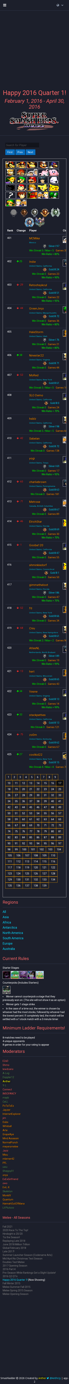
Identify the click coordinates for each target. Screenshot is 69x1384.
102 (41, 849)
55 (45, 813)
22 (38, 789)
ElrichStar (35, 521)
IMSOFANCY (9, 1093)
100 (24, 849)
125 (27, 873)
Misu (5, 1154)
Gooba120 (36, 545)
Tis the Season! (11, 1237)
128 (53, 873)
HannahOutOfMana (14, 1203)
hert (31, 671)
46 (38, 807)
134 (53, 879)
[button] (59, 5)
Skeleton (8, 1191)
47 (45, 807)
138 (36, 885)
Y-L (4, 1085)
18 (9, 789)
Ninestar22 (36, 355)
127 (44, 873)
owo (5, 1183)
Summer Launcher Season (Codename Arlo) (27, 1255)
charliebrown (37, 482)
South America (13, 938)
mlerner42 (8, 1158)
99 (16, 849)
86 (38, 837)
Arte (5, 1130)
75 (16, 831)
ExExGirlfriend (10, 1179)
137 (27, 885)
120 (36, 867)
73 (59, 825)
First (10, 152)
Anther (6, 1081)
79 (45, 831)
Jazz (5, 1150)
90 (9, 843)
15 (45, 783)
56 (52, 813)
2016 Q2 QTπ (10, 1276)
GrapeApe (8, 1134)
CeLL (5, 1101)
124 (18, 873)
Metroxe (34, 502)
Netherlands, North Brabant (42, 652)
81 (59, 831)
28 (23, 795)
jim (4, 1118)
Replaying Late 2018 (14, 1240)
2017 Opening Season (15, 1265)
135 (10, 885)
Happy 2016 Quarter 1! (15, 1279)
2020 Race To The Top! (15, 1230)
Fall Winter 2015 (11, 1283)
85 (30, 837)
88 (52, 837)
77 (30, 831)
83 (16, 837)
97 (59, 843)
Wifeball (7, 1126)
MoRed (34, 375)
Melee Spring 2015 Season (18, 1290)
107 (27, 855)
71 (45, 825)
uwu (5, 1167)
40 (52, 801)
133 (44, 879)
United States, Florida (39, 526)
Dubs (5, 1122)
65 (59, 819)
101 (33, 849)
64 (52, 819)
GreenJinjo (36, 308)
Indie (32, 261)
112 (18, 861)
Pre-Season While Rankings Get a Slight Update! (29, 1272)
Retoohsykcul (38, 285)
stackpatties (37, 715)
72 (52, 825)
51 (16, 813)
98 (9, 849)
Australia (9, 949)
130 (18, 879)
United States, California (40, 266)
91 (16, 843)
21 (30, 789)
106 (18, 855)
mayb (6, 1097)
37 (30, 801)
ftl (30, 608)
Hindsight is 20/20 (13, 1233)
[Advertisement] (34, 47)
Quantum (8, 1199)
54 (38, 813)
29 (30, 795)
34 (9, 801)
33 (59, 795)
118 (18, 867)
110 (53, 855)
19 (16, 789)
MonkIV (7, 1195)
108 (36, 855)
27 (16, 795)
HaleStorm (36, 332)
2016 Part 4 (9, 1269)
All (4, 912)
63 (45, 819)
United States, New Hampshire (43, 632)
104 (59, 849)
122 (53, 867)
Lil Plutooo (8, 1207)
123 (10, 873)
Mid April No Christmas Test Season (22, 1258)
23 (45, 789)
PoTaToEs (8, 1105)
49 (59, 807)
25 (59, 789)
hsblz (32, 418)
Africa (7, 922)
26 (9, 795)
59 (16, 819)
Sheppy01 (8, 1171)
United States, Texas (38, 462)
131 (27, 879)
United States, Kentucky (40, 739)
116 (53, 861)
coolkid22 (35, 754)
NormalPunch (10, 1142)
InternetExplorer (12, 1114)
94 (38, 843)
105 (10, 855)
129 (10, 879)
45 (30, 807)
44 (23, 807)
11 (16, 783)
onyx (5, 1175)
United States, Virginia (39, 359)
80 (52, 831)
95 (45, 843)
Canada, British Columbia (41, 506)
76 (23, 831)
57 (59, 813)
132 (36, 879)
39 (45, 801)
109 (44, 855)
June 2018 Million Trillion (16, 1244)
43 (16, 807)
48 (52, 807)
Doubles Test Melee (14, 1262)
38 (38, 801)
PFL (5, 1162)
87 (45, 837)
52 (23, 813)
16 (52, 783)
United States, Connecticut (41, 569)
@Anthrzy (55, 1378)
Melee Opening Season (15, 1294)
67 (16, 825)
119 (27, 867)
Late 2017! (8, 1251)
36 (23, 801)
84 (23, 837)
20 (23, 789)
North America (13, 933)
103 (50, 849)
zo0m (33, 735)
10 (9, 783)
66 (9, 825)
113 (27, 861)
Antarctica (10, 927)
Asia (6, 917)
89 (59, 837)
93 (30, 843)
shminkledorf (38, 565)
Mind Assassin (11, 1138)
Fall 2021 (8, 1226)
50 (9, 813)
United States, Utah (38, 336)
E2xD (5, 1061)
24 (52, 789)
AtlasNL (34, 648)
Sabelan (34, 438)
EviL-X (6, 1187)
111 (10, 861)
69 (30, 825)
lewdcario (8, 1069)
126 (36, 873)
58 (9, 819)
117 (10, 867)
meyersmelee (10, 1146)
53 (30, 813)
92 (23, 843)
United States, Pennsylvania (42, 486)
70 (38, 825)
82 (9, 837)
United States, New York (40, 379)
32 (52, 795)
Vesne (33, 691)
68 (23, 825)
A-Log (6, 1073)
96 (52, 843)
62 (38, 819)
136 (18, 885)
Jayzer (6, 1109)
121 (44, 867)
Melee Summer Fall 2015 (16, 1286)
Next (30, 152)
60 (23, 819)
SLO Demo (36, 395)
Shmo (6, 1065)
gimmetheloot (38, 585)
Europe (8, 943)
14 (38, 783)
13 (30, 783)
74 (9, 831)
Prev (20, 152)
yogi (32, 458)
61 (30, 819)
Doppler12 (8, 1077)
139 (44, 885)
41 (59, 801)
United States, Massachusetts (42, 312)
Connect (7, 1089)
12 (23, 783)
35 (16, 801)
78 (38, 831)
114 (36, 861)
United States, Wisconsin (40, 676)
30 (38, 795)
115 (44, 861)
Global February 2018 (14, 1248)
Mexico (32, 242)
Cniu (32, 628)
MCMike (34, 238)
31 (45, 795)
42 (9, 807)
